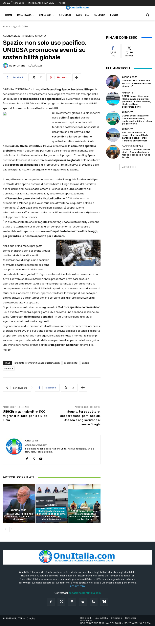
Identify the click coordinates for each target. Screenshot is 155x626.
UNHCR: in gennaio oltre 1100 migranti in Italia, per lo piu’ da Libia (25, 416)
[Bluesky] (104, 602)
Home (6, 26)
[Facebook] (26, 457)
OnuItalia (19, 65)
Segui (129, 47)
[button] (147, 15)
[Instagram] (72, 602)
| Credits (30, 618)
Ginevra (40, 35)
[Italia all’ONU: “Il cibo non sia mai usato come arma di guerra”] (19, 503)
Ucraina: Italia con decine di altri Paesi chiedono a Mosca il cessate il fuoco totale (136, 153)
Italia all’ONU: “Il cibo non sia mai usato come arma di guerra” (19, 516)
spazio (85, 362)
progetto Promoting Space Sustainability (37, 362)
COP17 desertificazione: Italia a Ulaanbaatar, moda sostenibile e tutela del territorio (84, 515)
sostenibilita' (71, 362)
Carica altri (128, 166)
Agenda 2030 (20, 26)
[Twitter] (61, 602)
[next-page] (11, 529)
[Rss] (93, 602)
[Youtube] (40, 457)
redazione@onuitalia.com (85, 592)
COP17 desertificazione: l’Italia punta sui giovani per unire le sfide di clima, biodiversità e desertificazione (51, 514)
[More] (76, 77)
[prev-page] (5, 529)
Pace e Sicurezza (132, 146)
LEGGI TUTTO (77, 586)
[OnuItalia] (6, 65)
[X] (33, 457)
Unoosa (8, 368)
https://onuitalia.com (36, 445)
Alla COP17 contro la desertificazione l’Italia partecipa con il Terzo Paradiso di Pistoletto (135, 136)
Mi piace (113, 47)
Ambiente (28, 35)
